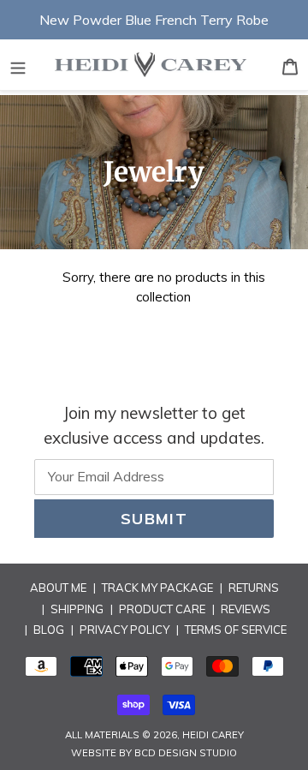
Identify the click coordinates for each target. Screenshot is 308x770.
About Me (58, 587)
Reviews (245, 609)
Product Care (162, 609)
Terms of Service (236, 629)
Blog (48, 629)
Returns (253, 587)
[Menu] (18, 65)
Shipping (77, 609)
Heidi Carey (213, 735)
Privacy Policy (124, 629)
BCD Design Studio (185, 753)
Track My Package (157, 587)
